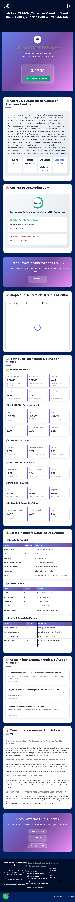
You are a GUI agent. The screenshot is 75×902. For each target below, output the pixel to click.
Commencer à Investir (37, 280)
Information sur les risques (35, 888)
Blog (50, 875)
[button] (6, 896)
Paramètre (52, 873)
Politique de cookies (33, 876)
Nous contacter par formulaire (14, 885)
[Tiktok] (62, 881)
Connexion (52, 868)
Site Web (60, 159)
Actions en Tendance (37, 832)
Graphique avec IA (37, 846)
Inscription (52, 870)
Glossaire (52, 877)
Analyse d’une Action (37, 839)
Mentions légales (32, 871)
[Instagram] (59, 881)
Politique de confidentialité (35, 874)
